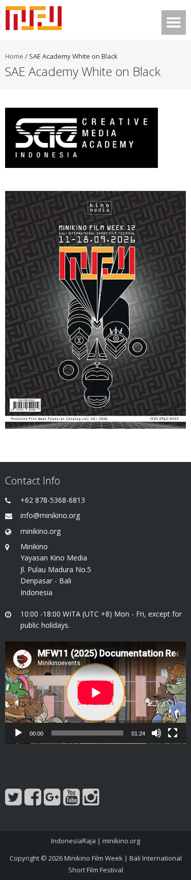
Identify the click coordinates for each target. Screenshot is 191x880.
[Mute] (156, 733)
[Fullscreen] (173, 733)
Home (14, 56)
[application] (95, 693)
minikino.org (121, 840)
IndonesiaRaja (73, 840)
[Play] (18, 733)
